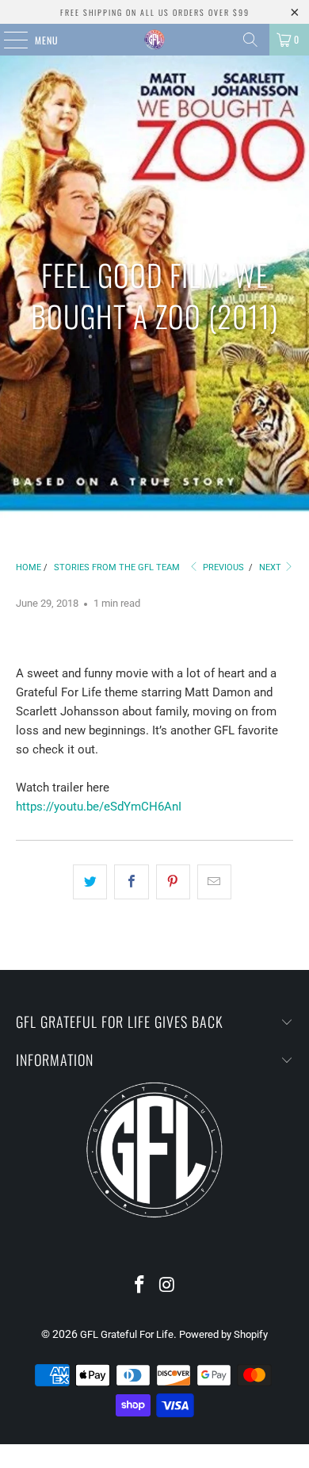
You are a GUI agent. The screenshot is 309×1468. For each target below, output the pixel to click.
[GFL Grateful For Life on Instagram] (168, 1286)
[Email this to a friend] (214, 881)
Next (271, 567)
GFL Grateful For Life (127, 1334)
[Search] (250, 40)
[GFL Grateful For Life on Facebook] (140, 1286)
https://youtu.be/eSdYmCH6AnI (98, 806)
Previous (222, 567)
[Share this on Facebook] (131, 881)
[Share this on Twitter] (90, 881)
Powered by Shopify (223, 1334)
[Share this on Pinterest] (173, 881)
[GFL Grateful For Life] (155, 40)
